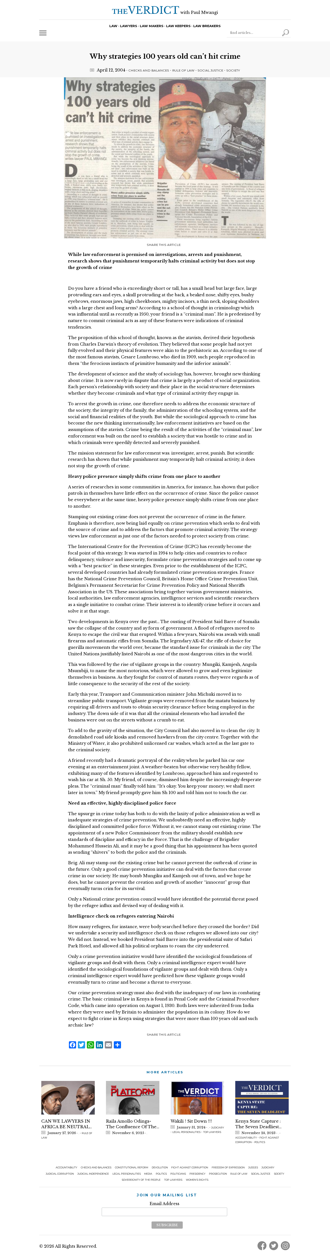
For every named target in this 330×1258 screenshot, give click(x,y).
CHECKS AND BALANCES (148, 70)
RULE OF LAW (183, 70)
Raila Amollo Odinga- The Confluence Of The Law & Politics (131, 1124)
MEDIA (148, 1173)
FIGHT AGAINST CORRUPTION (189, 1167)
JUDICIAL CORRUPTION (60, 1173)
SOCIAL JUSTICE (210, 70)
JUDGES (253, 1167)
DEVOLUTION (160, 1167)
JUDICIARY (217, 1127)
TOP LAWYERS (212, 1132)
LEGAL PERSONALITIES (186, 1132)
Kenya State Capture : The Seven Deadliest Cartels (258, 1124)
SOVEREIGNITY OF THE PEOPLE (141, 1179)
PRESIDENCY (197, 1173)
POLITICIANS (178, 1173)
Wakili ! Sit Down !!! (191, 1121)
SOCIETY (233, 70)
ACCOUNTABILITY (246, 1137)
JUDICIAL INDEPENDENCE (93, 1173)
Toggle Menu (42, 33)
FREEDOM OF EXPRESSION (228, 1167)
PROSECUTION (218, 1173)
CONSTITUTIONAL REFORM (131, 1167)
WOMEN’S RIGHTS (197, 1179)
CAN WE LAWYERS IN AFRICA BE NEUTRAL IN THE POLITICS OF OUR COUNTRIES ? (65, 1124)
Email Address (164, 1203)
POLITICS (259, 1142)
